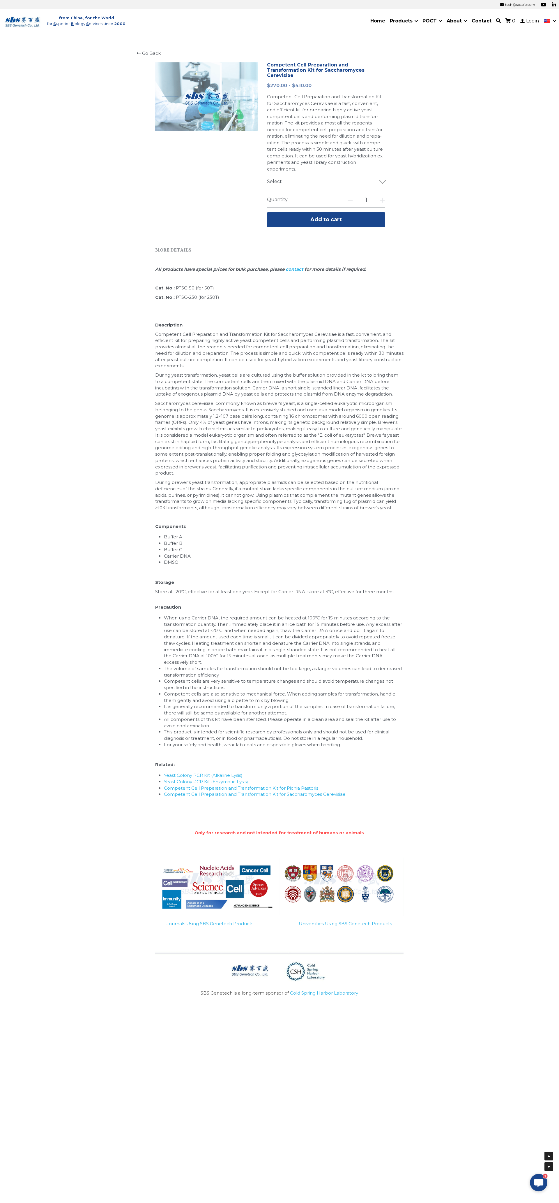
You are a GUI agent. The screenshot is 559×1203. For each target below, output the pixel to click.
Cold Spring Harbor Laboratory (324, 993)
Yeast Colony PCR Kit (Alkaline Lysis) (203, 775)
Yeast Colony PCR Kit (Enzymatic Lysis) (206, 781)
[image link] (23, 20)
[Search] (498, 20)
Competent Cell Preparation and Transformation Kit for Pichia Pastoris (241, 788)
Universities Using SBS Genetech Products (345, 923)
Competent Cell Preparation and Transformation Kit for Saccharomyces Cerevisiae (255, 794)
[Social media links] (543, 4)
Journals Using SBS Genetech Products (210, 923)
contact (295, 269)
